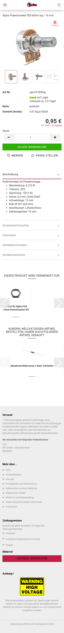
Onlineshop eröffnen (20, 624)
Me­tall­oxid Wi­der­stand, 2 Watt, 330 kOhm (32, 366)
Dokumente (9, 235)
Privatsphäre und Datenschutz (21, 483)
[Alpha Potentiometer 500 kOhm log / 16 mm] (32, 44)
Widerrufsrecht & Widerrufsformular (24, 502)
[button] (9, 137)
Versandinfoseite (49, 433)
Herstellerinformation (14, 245)
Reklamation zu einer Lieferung (21, 488)
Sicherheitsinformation (15, 225)
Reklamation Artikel (15, 493)
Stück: (6, 130)
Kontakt (10, 479)
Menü (5, 5)
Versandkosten (13, 474)
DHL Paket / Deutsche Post (16, 447)
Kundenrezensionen (13, 254)
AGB (8, 470)
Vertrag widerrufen (32, 558)
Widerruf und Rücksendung (19, 497)
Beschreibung (10, 174)
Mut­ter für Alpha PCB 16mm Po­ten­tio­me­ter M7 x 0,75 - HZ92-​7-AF (16, 307)
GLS (4, 444)
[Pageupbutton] (55, 628)
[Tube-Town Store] (32, 5)
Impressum (11, 506)
